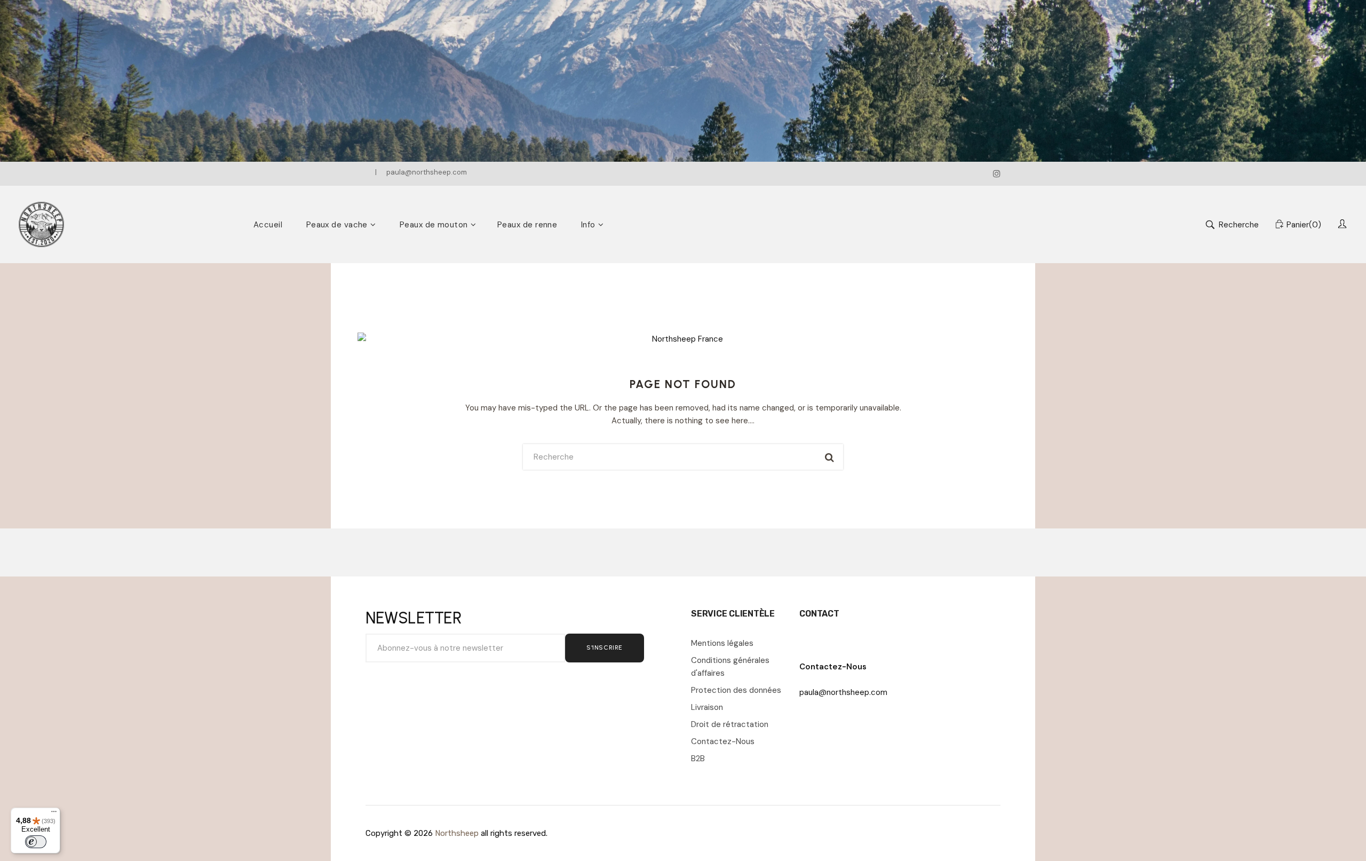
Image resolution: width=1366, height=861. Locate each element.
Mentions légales (722, 643)
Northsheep (457, 833)
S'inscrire (604, 647)
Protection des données (736, 690)
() (1303, 224)
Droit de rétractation (729, 724)
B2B (698, 758)
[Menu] (53, 814)
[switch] (35, 841)
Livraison (707, 707)
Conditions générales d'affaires (730, 666)
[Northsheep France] (41, 224)
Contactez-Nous (723, 741)
